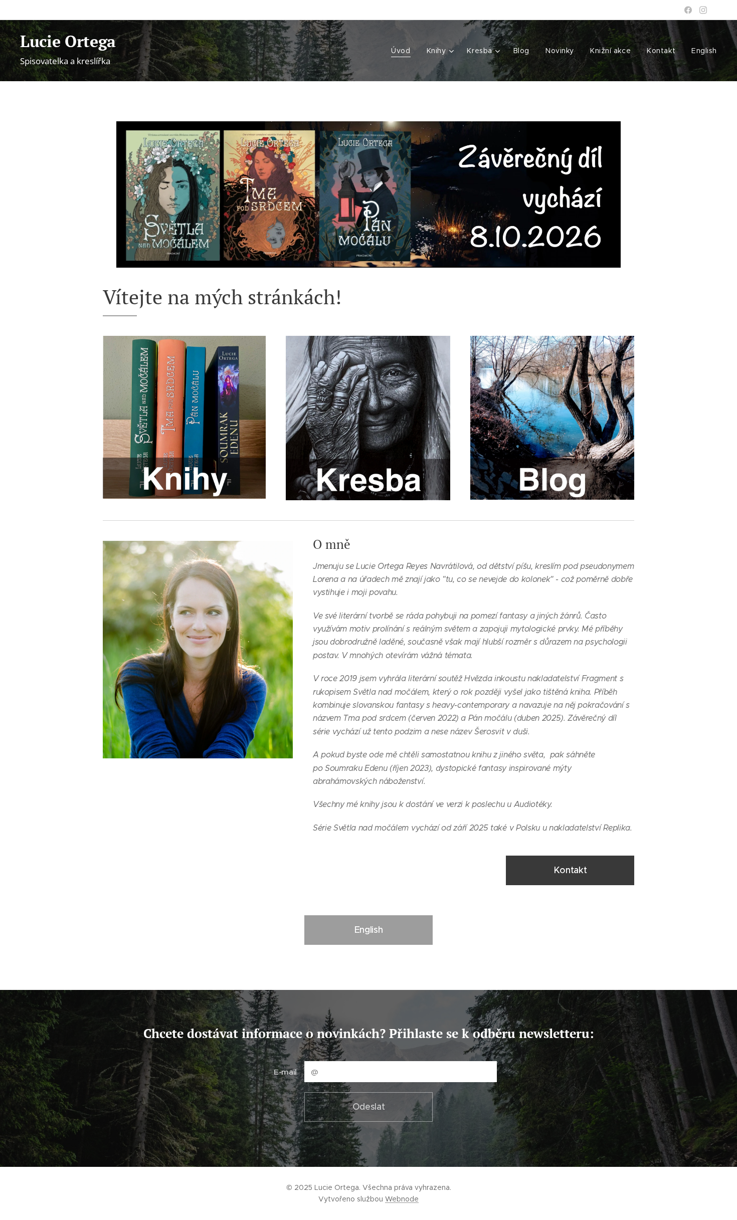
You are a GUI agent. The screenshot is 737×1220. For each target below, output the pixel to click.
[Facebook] (688, 10)
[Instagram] (703, 10)
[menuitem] (403, 50)
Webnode (402, 1198)
